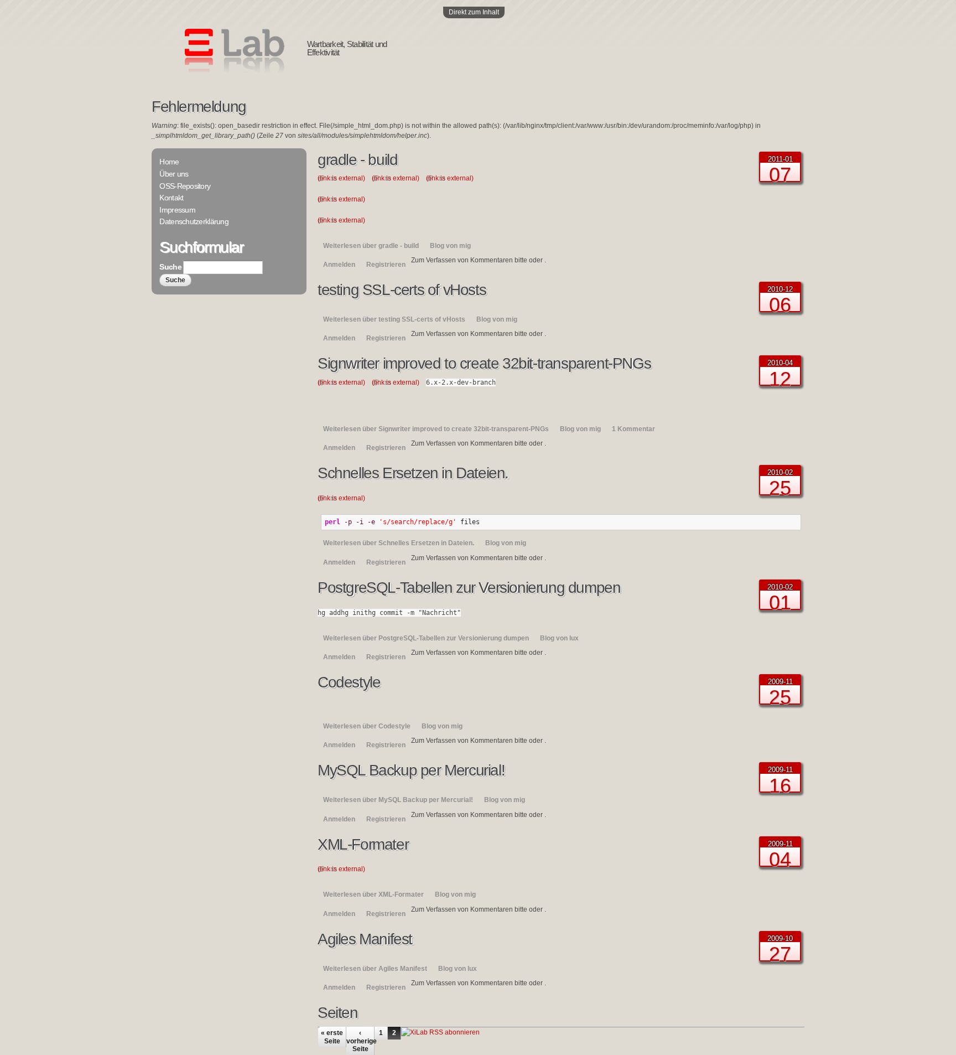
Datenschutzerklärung (193, 221)
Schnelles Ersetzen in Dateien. (413, 473)
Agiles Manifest (365, 939)
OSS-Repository (184, 186)
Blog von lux (559, 638)
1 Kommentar (633, 429)
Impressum (177, 209)
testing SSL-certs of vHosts (402, 289)
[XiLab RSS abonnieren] (440, 1032)
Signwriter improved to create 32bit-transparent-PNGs (484, 363)
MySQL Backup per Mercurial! (411, 770)
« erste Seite (332, 1036)
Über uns (173, 173)
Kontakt (171, 197)
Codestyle (349, 682)
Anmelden (339, 264)
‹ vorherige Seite (360, 1041)
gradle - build (357, 159)
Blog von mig (450, 246)
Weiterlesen (371, 246)
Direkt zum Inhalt (474, 12)
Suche (171, 266)
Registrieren (386, 264)
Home (169, 161)
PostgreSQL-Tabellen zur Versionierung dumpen (469, 587)
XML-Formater (363, 844)
